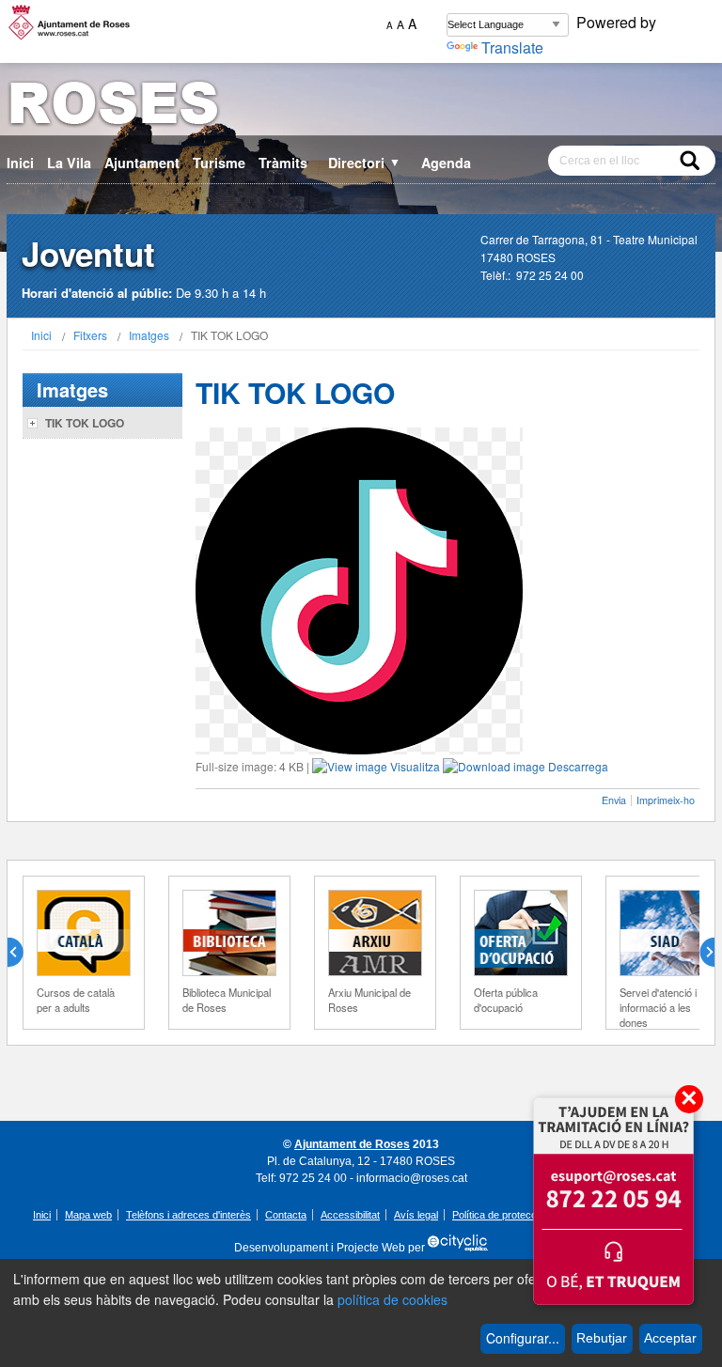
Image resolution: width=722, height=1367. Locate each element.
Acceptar (670, 1337)
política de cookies (392, 1299)
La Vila (69, 162)
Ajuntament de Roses (352, 1144)
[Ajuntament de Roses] (361, 106)
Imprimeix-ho (665, 800)
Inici (20, 162)
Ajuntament (142, 162)
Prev (23, 953)
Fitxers (90, 335)
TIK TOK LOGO (84, 422)
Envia (614, 800)
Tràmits (283, 162)
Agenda (446, 162)
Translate (512, 47)
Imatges (149, 335)
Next (699, 953)
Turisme (219, 162)
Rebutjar (601, 1337)
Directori (364, 162)
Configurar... (522, 1337)
